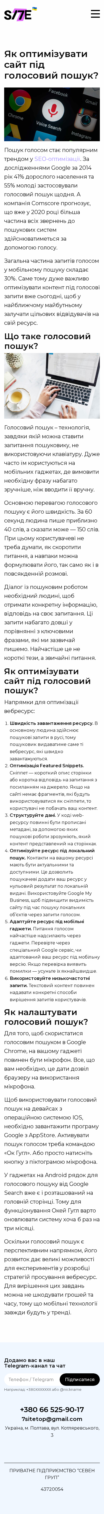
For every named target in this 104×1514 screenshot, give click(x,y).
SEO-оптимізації (57, 159)
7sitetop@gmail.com (52, 1419)
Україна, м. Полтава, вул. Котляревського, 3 (52, 1431)
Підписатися (80, 1379)
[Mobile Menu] (95, 14)
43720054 (52, 1489)
